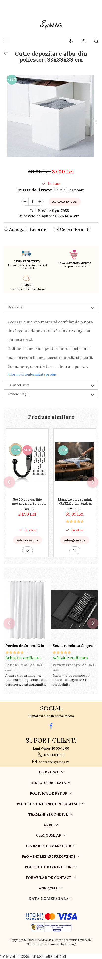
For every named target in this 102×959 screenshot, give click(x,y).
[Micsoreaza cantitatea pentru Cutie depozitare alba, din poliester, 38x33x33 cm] (25, 202)
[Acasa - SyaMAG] (51, 25)
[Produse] (6, 42)
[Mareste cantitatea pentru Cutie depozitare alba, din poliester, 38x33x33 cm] (40, 202)
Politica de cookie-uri (49, 867)
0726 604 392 (53, 755)
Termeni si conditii (49, 814)
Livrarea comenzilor (49, 846)
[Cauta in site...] (96, 41)
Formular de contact (49, 877)
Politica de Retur (49, 793)
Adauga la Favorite (27, 229)
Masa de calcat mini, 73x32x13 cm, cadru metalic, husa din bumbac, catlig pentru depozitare (75, 501)
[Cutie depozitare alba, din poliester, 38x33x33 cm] (51, 117)
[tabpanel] (51, 117)
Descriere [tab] (15, 307)
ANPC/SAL (49, 888)
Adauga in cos (64, 201)
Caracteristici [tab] (18, 385)
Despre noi (49, 772)
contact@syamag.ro (54, 762)
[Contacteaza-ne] (71, 41)
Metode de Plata (49, 783)
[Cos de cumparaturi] (84, 41)
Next (94, 122)
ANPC (49, 825)
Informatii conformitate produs (32, 374)
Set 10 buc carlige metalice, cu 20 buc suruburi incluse (27, 501)
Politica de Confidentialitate (49, 804)
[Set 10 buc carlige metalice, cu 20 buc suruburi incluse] (27, 462)
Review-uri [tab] (18, 394)
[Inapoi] (3, 53)
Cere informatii (75, 229)
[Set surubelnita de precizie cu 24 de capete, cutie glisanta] (74, 610)
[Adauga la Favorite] (27, 550)
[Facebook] (51, 726)
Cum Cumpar (49, 835)
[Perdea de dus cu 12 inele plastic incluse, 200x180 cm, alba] (27, 610)
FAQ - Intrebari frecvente (49, 856)
